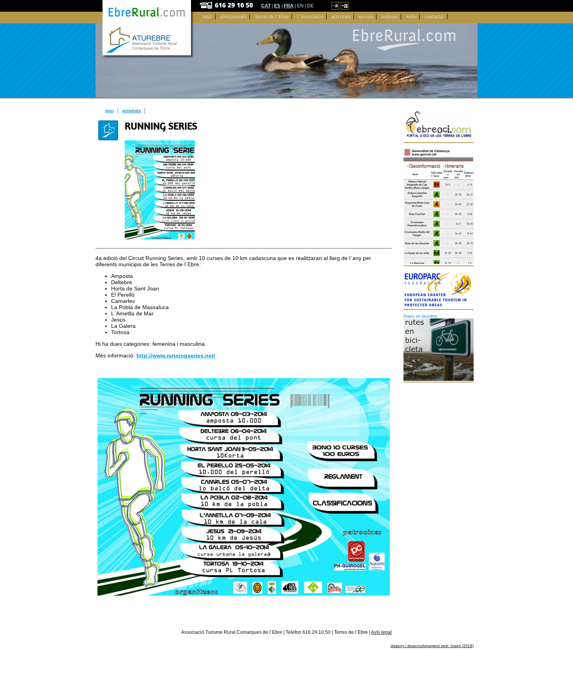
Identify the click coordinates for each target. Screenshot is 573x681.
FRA (289, 6)
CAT (266, 6)
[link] (335, 8)
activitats (131, 110)
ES (277, 6)
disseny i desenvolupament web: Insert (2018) (432, 646)
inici (109, 110)
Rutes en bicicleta (420, 316)
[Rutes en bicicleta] (438, 349)
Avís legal (381, 632)
